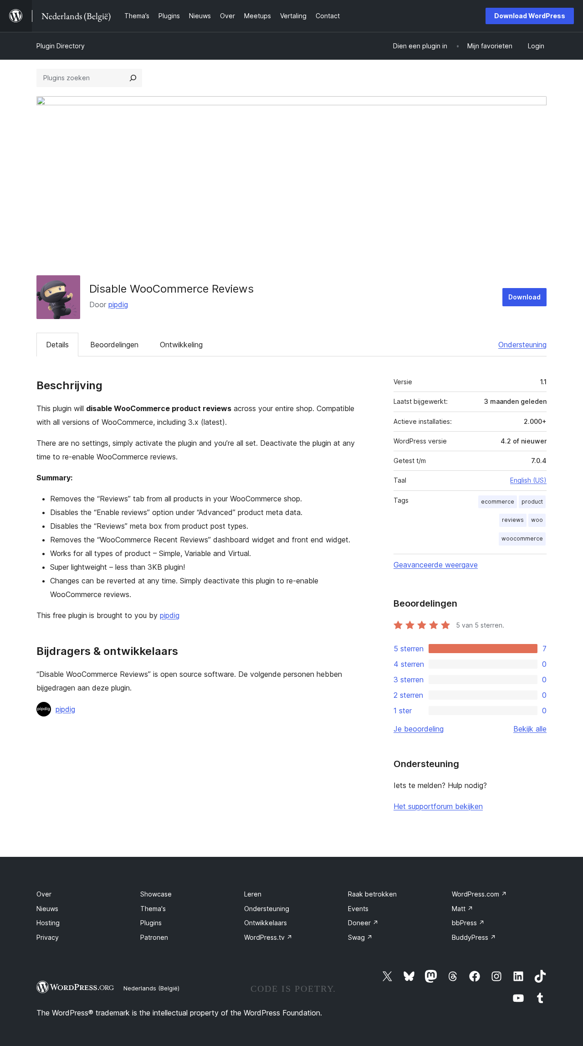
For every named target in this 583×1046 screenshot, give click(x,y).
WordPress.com (479, 894)
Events (358, 908)
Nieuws (47, 908)
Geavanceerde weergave (436, 564)
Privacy (47, 937)
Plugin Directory (60, 46)
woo (537, 519)
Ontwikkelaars (265, 923)
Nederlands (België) (151, 988)
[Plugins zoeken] (133, 78)
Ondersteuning (522, 344)
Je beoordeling (419, 728)
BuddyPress (474, 937)
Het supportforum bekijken (438, 806)
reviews (513, 519)
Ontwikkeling (181, 344)
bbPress (468, 923)
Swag (360, 937)
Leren (252, 894)
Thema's (153, 908)
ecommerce (497, 501)
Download (524, 297)
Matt (462, 908)
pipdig (118, 304)
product (532, 501)
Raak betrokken (372, 894)
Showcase (156, 894)
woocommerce (522, 538)
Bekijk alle (530, 728)
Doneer (363, 923)
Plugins (151, 923)
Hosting (48, 923)
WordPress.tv (268, 937)
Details (57, 344)
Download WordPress (529, 16)
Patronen (154, 937)
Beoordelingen (114, 344)
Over (43, 894)
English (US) (528, 480)
